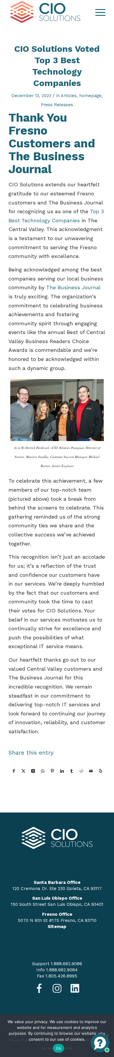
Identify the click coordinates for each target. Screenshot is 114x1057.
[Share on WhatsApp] (42, 771)
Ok (58, 1048)
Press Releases (57, 104)
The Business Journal (73, 287)
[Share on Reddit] (81, 771)
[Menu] (97, 12)
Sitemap (57, 926)
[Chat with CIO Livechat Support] (100, 1043)
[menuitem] (97, 12)
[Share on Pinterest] (52, 771)
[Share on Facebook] (13, 771)
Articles (69, 95)
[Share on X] (23, 771)
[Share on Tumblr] (71, 771)
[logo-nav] (47, 12)
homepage (90, 95)
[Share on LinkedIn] (62, 771)
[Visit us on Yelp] (100, 771)
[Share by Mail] (91, 771)
